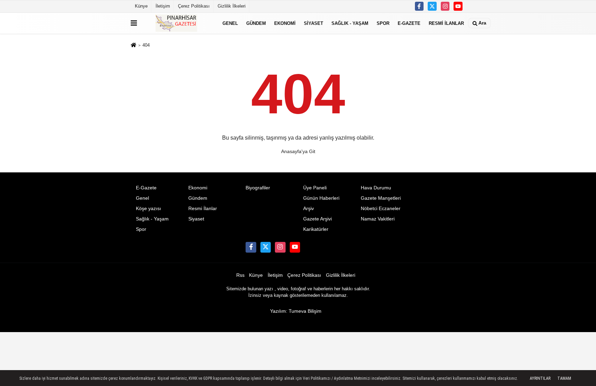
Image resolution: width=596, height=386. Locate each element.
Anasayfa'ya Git (298, 151)
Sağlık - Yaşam (349, 23)
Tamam (564, 378)
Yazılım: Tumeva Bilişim (295, 311)
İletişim (163, 6)
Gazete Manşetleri (381, 198)
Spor (383, 23)
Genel (230, 23)
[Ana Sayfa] (133, 45)
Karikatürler (315, 229)
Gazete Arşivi (317, 219)
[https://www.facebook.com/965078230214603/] (419, 6)
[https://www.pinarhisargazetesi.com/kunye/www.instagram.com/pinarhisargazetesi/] (445, 6)
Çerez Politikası (194, 6)
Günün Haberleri (321, 198)
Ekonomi (285, 23)
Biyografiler (258, 187)
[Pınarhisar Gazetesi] (178, 23)
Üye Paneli (315, 187)
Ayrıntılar (540, 378)
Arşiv (308, 208)
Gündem (256, 23)
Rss (240, 275)
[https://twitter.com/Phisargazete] (432, 6)
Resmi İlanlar (446, 23)
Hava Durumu (376, 187)
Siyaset (313, 23)
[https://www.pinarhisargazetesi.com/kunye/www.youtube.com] (458, 6)
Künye (141, 6)
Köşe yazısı (148, 208)
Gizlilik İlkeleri (232, 6)
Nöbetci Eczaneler (380, 208)
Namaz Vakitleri (378, 219)
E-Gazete (409, 23)
